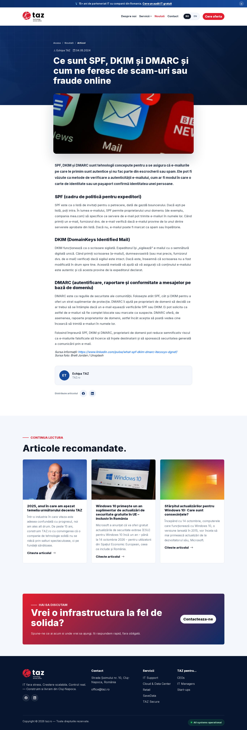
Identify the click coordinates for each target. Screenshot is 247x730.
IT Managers (186, 684)
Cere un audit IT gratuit (157, 3)
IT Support (150, 678)
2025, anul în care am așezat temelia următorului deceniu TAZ (54, 508)
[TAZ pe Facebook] (26, 697)
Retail (146, 689)
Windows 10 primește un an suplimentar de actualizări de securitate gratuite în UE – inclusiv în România (120, 512)
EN (195, 16)
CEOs (181, 678)
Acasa (57, 42)
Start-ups (183, 689)
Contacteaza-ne (198, 619)
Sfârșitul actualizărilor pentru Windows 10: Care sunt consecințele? (189, 510)
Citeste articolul (39, 553)
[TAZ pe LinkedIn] (34, 697)
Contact (172, 16)
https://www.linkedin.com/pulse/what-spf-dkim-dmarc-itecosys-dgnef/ (127, 352)
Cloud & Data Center (157, 684)
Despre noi (128, 16)
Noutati (160, 16)
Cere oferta (213, 16)
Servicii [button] (144, 16)
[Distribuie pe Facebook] (83, 393)
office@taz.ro (100, 689)
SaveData (149, 695)
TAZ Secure (151, 701)
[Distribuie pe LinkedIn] (92, 393)
